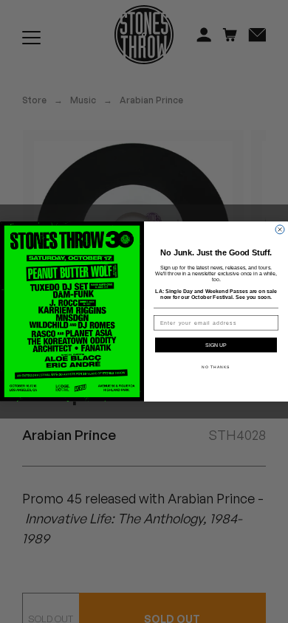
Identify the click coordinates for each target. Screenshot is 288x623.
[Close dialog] (279, 229)
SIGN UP (216, 345)
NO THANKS (216, 367)
